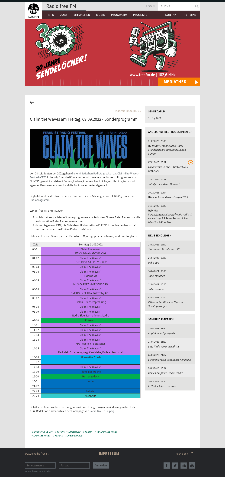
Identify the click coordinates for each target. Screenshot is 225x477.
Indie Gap (153, 262)
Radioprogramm (39, 200)
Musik (100, 15)
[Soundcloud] (183, 465)
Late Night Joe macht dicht (163, 346)
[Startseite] (33, 10)
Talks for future (156, 276)
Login (150, 6)
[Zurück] (112, 103)
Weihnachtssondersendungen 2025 (168, 197)
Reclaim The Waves (107, 431)
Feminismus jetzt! (42, 431)
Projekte (140, 15)
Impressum (109, 453)
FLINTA (88, 431)
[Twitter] (175, 465)
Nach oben (181, 453)
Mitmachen (81, 15)
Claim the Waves (41, 435)
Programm (119, 15)
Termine (190, 15)
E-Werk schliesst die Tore (162, 386)
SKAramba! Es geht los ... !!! (164, 249)
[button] (179, 82)
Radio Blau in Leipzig (102, 411)
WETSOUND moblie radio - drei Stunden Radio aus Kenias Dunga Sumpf (167, 149)
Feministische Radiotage (68, 435)
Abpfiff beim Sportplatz (161, 333)
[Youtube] (192, 465)
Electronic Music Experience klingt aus (169, 359)
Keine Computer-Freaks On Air (165, 373)
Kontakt (171, 15)
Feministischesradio (69, 431)
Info (50, 15)
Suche (165, 6)
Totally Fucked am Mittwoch (164, 184)
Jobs (64, 15)
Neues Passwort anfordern (38, 471)
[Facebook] (166, 465)
